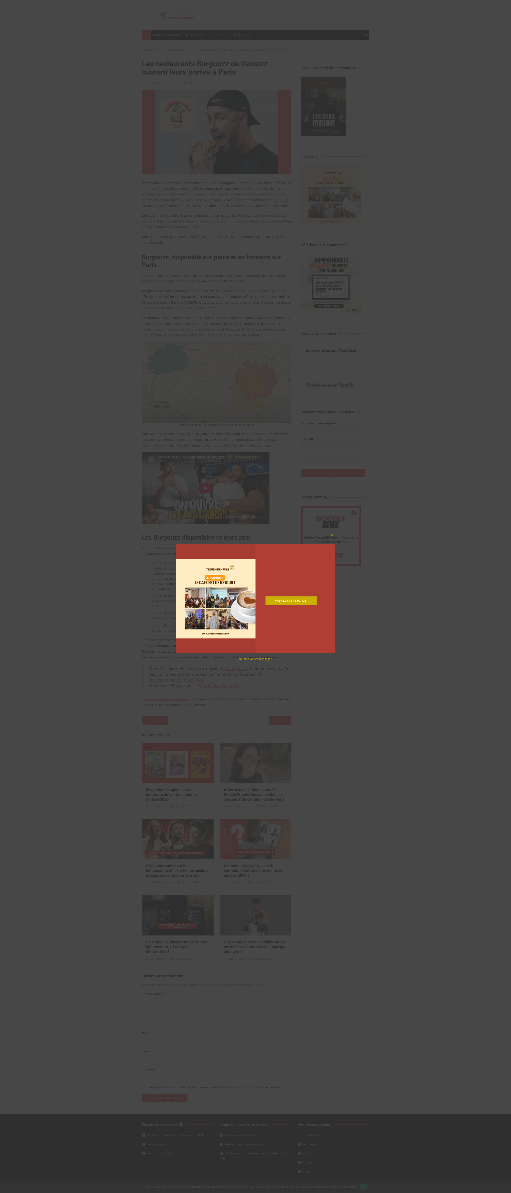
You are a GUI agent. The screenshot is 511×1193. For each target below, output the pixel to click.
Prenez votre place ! (291, 600)
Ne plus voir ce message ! (255, 659)
